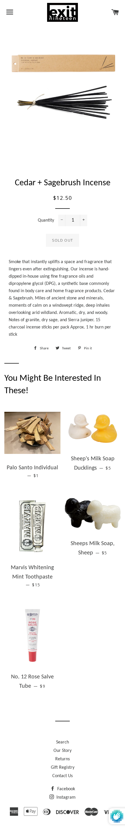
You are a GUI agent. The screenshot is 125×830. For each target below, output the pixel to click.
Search (62, 742)
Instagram (65, 797)
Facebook (65, 789)
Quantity (46, 220)
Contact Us (62, 776)
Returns (62, 759)
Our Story (62, 750)
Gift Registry (62, 767)
